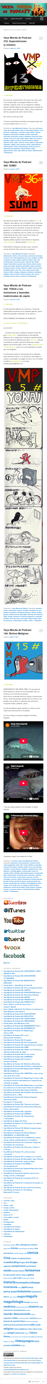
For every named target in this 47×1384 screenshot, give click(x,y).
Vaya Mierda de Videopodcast (14, 1231)
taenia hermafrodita (18, 887)
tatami (28, 274)
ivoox (19, 1287)
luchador (38, 266)
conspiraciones (24, 1258)
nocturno (14, 879)
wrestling (6, 276)
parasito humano (32, 881)
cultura (13, 260)
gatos (31, 1274)
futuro (24, 1275)
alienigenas (25, 1244)
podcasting (34, 1321)
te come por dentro (15, 889)
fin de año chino (37, 136)
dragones (7, 134)
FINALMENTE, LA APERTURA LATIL (16, 1135)
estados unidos (8, 873)
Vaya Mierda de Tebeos (12, 1229)
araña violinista (29, 865)
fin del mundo (10, 1275)
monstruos (16, 616)
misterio (6, 142)
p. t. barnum (31, 1318)
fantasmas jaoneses (24, 612)
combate (34, 258)
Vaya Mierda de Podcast (20, 128)
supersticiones (36, 144)
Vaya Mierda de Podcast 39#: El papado (17, 1040)
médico (33, 1314)
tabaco (27, 1333)
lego (11, 1297)
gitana (27, 138)
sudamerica (7, 887)
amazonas (14, 863)
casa (25, 1253)
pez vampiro (22, 883)
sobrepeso (37, 272)
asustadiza (37, 865)
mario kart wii (34, 1302)
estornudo (7, 136)
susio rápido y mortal (11, 1217)
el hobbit (21, 134)
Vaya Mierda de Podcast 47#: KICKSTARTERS (20, 1014)
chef (11, 258)
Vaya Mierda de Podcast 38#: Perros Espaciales (20, 1042)
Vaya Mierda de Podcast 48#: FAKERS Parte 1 (19, 1002)
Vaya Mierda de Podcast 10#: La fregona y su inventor (22, 1156)
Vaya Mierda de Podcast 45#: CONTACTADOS (19, 1019)
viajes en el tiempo (9, 1341)
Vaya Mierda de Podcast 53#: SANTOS (17, 990)
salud (28, 270)
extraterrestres (18, 1270)
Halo (24, 1278)
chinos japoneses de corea (22, 258)
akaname (39, 608)
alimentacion (8, 256)
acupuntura (7, 1245)
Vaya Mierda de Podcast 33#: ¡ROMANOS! (18, 1057)
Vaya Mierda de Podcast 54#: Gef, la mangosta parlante (23, 988)
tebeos (6, 1219)
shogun (16, 272)
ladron (6, 1296)
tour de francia (23, 1337)
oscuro (27, 142)
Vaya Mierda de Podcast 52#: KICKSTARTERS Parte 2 (22, 992)
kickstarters (36, 1291)
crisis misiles (30, 132)
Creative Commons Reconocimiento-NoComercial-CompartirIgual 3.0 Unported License (23, 1362)
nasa (14, 1317)
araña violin (19, 865)
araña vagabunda (9, 865)
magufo (31, 1296)
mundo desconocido (17, 1314)
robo (30, 1329)
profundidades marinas (34, 883)
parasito (39, 879)
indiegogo (34, 1282)
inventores (10, 1287)
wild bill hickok (37, 151)
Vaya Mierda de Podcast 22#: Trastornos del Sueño (21, 1104)
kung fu (32, 266)
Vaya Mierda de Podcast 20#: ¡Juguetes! (17, 1111)
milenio (30, 268)
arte (36, 1248)
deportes (25, 260)
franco (19, 1275)
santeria (23, 144)
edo (38, 260)
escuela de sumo (19, 262)
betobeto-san (34, 610)
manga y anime (9, 1208)
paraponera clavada (29, 879)
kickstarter (24, 1291)
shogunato (23, 272)
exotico (21, 136)
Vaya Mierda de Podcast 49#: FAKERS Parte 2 (19, 999)
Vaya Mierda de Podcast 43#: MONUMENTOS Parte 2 (22, 1026)
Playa (22, 1321)
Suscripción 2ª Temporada (13, 1102)
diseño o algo (8, 1205)
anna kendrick (22, 1248)
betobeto (26, 610)
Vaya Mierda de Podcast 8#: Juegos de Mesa (19, 1161)
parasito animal (9, 881)
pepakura (7, 1212)
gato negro (20, 138)
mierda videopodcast (11, 1210)
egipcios (7, 1266)
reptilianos (22, 1329)
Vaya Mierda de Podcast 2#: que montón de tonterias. (22, 1187)
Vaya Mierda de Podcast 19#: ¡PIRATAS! (17, 1114)
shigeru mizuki (33, 618)
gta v (20, 1278)
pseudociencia (22, 1324)
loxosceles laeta (22, 875)
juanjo (30, 1287)
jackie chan (7, 266)
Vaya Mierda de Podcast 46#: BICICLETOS (18, 1016)
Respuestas (8, 153)
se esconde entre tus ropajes (18, 885)
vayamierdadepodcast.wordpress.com (16, 1369)
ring (16, 270)
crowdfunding (11, 1262)
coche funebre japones (31, 130)
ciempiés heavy (33, 869)
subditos (6, 274)
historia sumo (36, 264)
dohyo (31, 260)
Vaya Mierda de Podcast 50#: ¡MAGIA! (17, 997)
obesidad (6, 270)
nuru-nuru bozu (15, 618)
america (34, 1244)
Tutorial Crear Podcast (19, 23)
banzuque (39, 256)
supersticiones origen (28, 148)
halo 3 (28, 1278)
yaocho (12, 276)
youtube (7, 1345)
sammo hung (34, 270)
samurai (6, 272)
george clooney (8, 1278)
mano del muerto (27, 140)
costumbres (14, 132)
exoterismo (14, 136)
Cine (7, 1258)
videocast (7, 1234)
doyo (35, 260)
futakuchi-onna (14, 614)
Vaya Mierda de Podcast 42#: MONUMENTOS (19, 1028)
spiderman (19, 1333)
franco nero (12, 138)
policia (12, 270)
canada (20, 867)
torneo (37, 274)
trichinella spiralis (28, 889)
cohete (14, 1258)
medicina (38, 875)
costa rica (34, 871)
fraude (6, 264)
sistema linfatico (33, 885)
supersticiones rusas (10, 151)
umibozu (25, 620)
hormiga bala (38, 873)
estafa (7, 1270)
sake (23, 270)
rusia (18, 144)
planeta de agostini (12, 1321)
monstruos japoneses (28, 616)
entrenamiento (8, 262)
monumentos (19, 1310)
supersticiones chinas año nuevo (29, 146)
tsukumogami (17, 620)
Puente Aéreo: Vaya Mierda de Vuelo (16, 1023)
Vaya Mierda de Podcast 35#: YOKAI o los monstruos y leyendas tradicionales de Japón (17, 291)
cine (5, 1203)
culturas (37, 132)
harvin (32, 1278)
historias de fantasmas (35, 614)
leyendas (6, 140)
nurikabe (6, 618)
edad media (14, 134)
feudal (37, 262)
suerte (28, 144)
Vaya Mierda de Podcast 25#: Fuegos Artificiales (20, 1090)
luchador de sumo (9, 268)
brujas (17, 130)
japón (31, 138)
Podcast (28, 1321)
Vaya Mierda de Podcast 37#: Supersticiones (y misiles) (17, 41)
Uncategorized (9, 1222)
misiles (36, 140)
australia (6, 867)
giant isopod (24, 873)
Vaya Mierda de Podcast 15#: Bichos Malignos (17, 631)
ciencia (32, 1252)
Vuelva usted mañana (11, 1109)
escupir (27, 134)
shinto (12, 272)
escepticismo (18, 1265)
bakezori (20, 610)
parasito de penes (20, 881)
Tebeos (33, 1332)
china (21, 130)
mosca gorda (21, 877)
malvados (31, 875)
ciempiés (24, 869)
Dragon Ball (24, 1262)
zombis (6, 891)
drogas (33, 1262)
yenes (18, 276)
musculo (29, 877)
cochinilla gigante (15, 871)
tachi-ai (23, 274)
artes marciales (22, 256)
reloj (16, 1329)
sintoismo (30, 272)
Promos (6, 23)
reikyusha (7, 144)
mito (41, 1307)
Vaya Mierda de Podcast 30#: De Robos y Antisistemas (23, 1066)
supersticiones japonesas (12, 148)
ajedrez (13, 1245)
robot (34, 1329)
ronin (20, 270)
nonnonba (38, 616)
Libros (15, 1297)
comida (40, 258)
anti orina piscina (23, 863)
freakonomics (12, 264)
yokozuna (23, 276)
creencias (21, 132)
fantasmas (27, 136)
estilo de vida (29, 262)
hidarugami (23, 614)
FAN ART (32, 23)
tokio (32, 274)
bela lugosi (13, 867)
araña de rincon (35, 863)
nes (19, 1318)
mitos (11, 142)
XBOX (36, 1341)
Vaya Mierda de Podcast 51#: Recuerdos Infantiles (21, 995)
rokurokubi (23, 618)
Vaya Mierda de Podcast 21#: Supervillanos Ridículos (22, 1107)
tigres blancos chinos (25, 151)
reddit (37, 1324)
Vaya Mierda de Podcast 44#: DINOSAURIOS (19, 1021)
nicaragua (7, 879)
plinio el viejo (34, 142)
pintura (39, 1318)
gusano (31, 873)
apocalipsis (30, 1248)
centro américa (16, 869)
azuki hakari (12, 610)
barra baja (11, 130)
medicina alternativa (22, 1307)
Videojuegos (8, 1236)
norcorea (21, 142)
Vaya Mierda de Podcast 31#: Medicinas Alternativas (22, 1064)
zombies (37, 889)
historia (28, 264)
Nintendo (23, 1318)
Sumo (12, 274)
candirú (25, 867)
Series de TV (8, 1215)
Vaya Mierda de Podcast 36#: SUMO (16, 1047)
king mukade (12, 875)
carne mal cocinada (35, 867)
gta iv (15, 1278)
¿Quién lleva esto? (16, 18)
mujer (16, 142)
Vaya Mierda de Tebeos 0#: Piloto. (15, 1121)
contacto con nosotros (18, 1374)
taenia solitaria (30, 887)
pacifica (19, 879)
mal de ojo (18, 140)
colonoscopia (26, 871)
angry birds (7, 1248)
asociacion (31, 256)
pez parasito (13, 883)
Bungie (21, 1253)
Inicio (5, 18)
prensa (13, 1324)
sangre (6, 885)
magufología (13, 1301)
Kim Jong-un (38, 138)
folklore (33, 612)
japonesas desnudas (22, 266)
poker (41, 142)
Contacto (28, 18)
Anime (15, 256)
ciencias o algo (17, 861)
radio (32, 1324)
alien (18, 1244)
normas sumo (37, 268)
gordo (20, 264)
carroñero (7, 869)
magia (12, 140)
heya (24, 264)
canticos (6, 258)
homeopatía (22, 1282)
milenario (24, 268)
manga (18, 268)
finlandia (17, 873)
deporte (19, 260)
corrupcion (7, 260)
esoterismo (34, 134)
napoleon (8, 1318)
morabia (27, 1310)
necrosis (35, 877)
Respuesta (37, 620)
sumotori (17, 274)
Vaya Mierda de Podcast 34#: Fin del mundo (19, 1054)
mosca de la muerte (10, 877)
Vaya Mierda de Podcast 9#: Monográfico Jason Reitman (23, 1159)
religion (13, 144)
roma (40, 1329)
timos (7, 1336)
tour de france (14, 1337)
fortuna (6, 138)
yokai (30, 620)
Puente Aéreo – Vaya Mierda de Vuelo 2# (18, 985)
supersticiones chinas (11, 146)
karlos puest (10, 1291)
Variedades (7, 1224)
